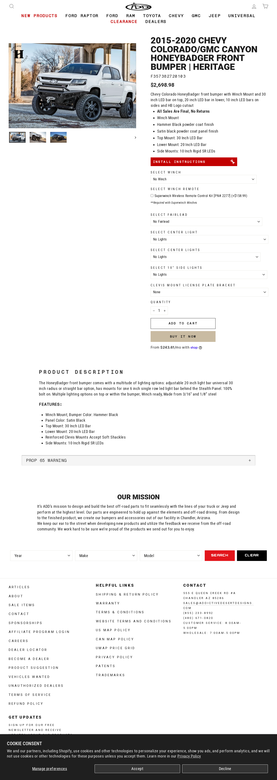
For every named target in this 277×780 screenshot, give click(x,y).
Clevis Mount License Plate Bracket (193, 285)
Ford (112, 15)
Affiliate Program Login (39, 631)
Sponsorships (26, 622)
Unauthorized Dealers (36, 685)
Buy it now (183, 336)
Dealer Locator (28, 649)
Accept (137, 768)
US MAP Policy (113, 629)
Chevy (176, 15)
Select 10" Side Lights (177, 268)
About (16, 595)
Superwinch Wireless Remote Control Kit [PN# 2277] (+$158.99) (201, 196)
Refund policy (26, 703)
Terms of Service (30, 694)
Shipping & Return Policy (127, 594)
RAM (130, 15)
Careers (19, 640)
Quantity (161, 302)
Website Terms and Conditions (133, 620)
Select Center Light (174, 232)
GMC (196, 15)
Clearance (124, 21)
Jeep (215, 15)
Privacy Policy (189, 756)
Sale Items (22, 604)
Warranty (108, 602)
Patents (106, 665)
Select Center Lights (176, 250)
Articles (19, 586)
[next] (133, 137)
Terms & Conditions (120, 611)
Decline (225, 768)
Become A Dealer (29, 658)
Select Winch (166, 172)
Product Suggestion (34, 667)
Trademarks (110, 674)
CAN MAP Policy (115, 638)
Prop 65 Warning (46, 460)
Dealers (155, 21)
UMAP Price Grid (115, 647)
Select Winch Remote (175, 189)
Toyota (152, 15)
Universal (241, 15)
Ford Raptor (81, 15)
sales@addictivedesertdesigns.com (218, 605)
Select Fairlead (169, 215)
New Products (39, 15)
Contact (19, 613)
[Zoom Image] (72, 85)
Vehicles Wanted (29, 676)
